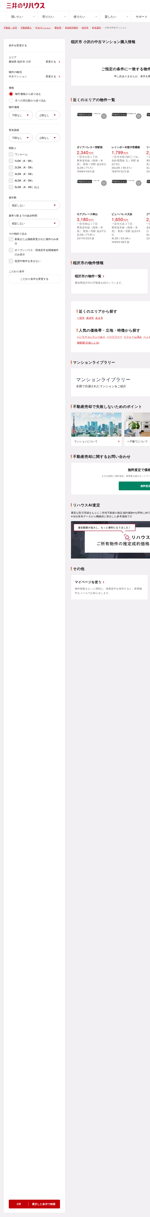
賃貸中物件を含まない (27, 260)
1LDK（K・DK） (24, 160)
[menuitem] (22, 16)
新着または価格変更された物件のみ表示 (37, 241)
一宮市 (81, 317)
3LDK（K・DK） (24, 173)
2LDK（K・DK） (24, 167)
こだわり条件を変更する (34, 278)
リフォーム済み (133, 336)
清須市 (90, 317)
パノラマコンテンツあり (91, 336)
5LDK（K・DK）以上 (27, 187)
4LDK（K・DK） (24, 180)
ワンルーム (21, 154)
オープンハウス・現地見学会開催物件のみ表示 (37, 252)
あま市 (99, 317)
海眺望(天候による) (88, 342)
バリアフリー (114, 336)
